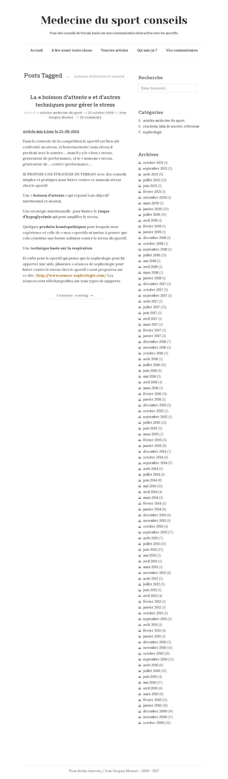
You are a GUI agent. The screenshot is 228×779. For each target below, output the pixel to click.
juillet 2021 (151, 180)
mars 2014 (150, 498)
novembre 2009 (155, 717)
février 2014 (152, 504)
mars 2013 (150, 567)
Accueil (37, 50)
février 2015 (152, 440)
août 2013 (150, 538)
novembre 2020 (155, 197)
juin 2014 (150, 480)
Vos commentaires (182, 50)
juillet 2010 (151, 671)
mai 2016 (149, 376)
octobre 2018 (153, 244)
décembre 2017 (154, 284)
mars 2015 (151, 434)
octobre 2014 (153, 457)
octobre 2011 (153, 613)
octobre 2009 (153, 723)
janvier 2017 (152, 336)
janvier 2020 (152, 209)
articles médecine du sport (61, 113)
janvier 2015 (152, 446)
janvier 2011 (152, 636)
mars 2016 (150, 388)
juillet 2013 (151, 544)
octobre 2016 (153, 353)
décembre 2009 (155, 711)
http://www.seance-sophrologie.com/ (71, 275)
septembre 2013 (155, 532)
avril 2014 (150, 492)
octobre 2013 (153, 526)
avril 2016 (150, 382)
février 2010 (152, 700)
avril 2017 (150, 319)
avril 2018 (150, 267)
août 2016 (150, 359)
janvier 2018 (152, 278)
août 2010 (150, 665)
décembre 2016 (154, 342)
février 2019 (152, 226)
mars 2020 (151, 203)
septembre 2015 (155, 417)
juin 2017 (150, 313)
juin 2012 (150, 590)
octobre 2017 (153, 290)
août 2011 (150, 625)
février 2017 (152, 330)
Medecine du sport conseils (114, 20)
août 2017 (150, 301)
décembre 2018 (154, 238)
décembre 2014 (154, 452)
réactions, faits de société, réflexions (171, 126)
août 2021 (150, 174)
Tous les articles (114, 50)
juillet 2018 (151, 255)
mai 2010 (149, 682)
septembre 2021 (155, 168)
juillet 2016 (151, 365)
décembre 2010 (154, 642)
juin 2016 (150, 371)
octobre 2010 (153, 654)
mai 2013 (149, 555)
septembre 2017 (155, 296)
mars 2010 (151, 694)
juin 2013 (150, 550)
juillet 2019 (151, 215)
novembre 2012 (154, 573)
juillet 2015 (151, 423)
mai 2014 (149, 486)
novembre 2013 (154, 521)
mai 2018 (149, 261)
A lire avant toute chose (72, 50)
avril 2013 (150, 561)
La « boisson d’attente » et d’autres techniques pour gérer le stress (75, 101)
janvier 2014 (152, 509)
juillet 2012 (151, 584)
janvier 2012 (152, 607)
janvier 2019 (152, 232)
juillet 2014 (151, 475)
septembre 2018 (155, 249)
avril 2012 (150, 596)
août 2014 (150, 469)
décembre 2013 (154, 515)
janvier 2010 (152, 705)
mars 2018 (150, 273)
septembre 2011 (155, 619)
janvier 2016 (152, 399)
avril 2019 (150, 220)
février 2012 (152, 602)
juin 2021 (150, 186)
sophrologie (152, 132)
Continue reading (75, 295)
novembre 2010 (154, 648)
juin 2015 (150, 428)
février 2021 (152, 192)
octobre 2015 (153, 411)
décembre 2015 (154, 405)
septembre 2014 (155, 463)
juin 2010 (150, 677)
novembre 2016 (154, 347)
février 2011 (152, 631)
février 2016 (152, 394)
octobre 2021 (153, 163)
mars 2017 (150, 325)
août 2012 (150, 579)
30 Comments (91, 117)
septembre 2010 (155, 659)
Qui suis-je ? (147, 50)
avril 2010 (150, 688)
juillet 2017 (151, 307)
